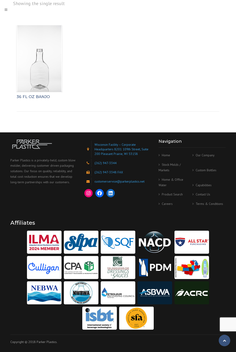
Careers (167, 204)
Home (166, 155)
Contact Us (203, 194)
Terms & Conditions (209, 204)
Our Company (205, 155)
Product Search (172, 194)
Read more (39, 58)
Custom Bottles (206, 170)
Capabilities (204, 185)
